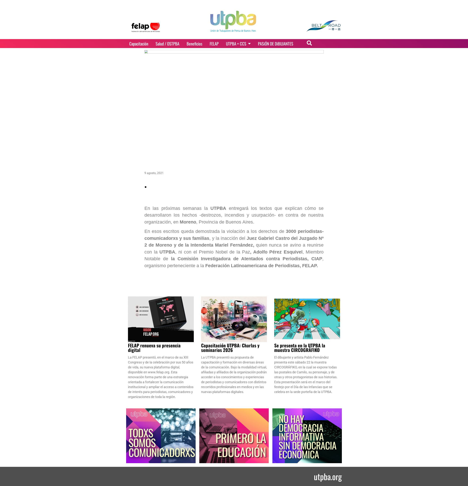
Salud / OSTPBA (167, 44)
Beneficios (194, 44)
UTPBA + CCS (236, 44)
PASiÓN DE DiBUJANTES (275, 44)
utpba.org (328, 476)
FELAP (214, 44)
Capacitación (138, 44)
